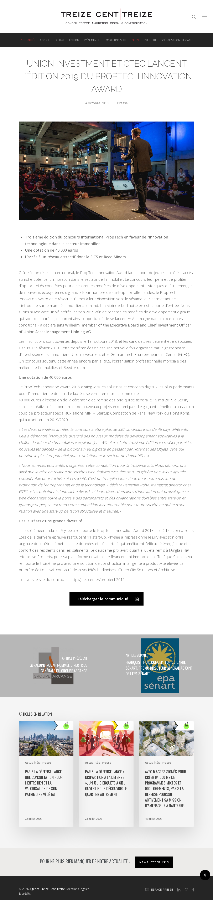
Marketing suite (116, 40)
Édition (74, 40)
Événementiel (92, 40)
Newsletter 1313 (154, 862)
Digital (59, 40)
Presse (136, 40)
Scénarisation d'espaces (177, 40)
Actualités (28, 40)
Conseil (45, 40)
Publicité (150, 40)
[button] (204, 17)
